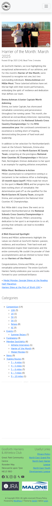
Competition (12, 306)
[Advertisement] (26, 410)
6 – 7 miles (16, 372)
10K (13, 310)
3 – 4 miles (16, 362)
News (9, 355)
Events (9, 331)
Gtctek (34, 501)
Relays (14, 324)
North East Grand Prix (39, 457)
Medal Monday (18, 351)
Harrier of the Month (21, 348)
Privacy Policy (43, 454)
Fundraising (11, 338)
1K (12, 313)
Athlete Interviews (20, 344)
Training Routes (13, 358)
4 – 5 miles (16, 365)
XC (12, 327)
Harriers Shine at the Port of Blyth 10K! (21, 287)
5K (12, 320)
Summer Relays (18, 334)
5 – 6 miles (16, 369)
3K (12, 317)
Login (46, 501)
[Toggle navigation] (46, 6)
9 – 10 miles (17, 376)
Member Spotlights (15, 341)
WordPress (18, 501)
